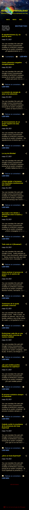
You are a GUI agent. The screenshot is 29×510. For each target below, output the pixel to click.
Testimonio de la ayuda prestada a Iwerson (10, 304)
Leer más (23, 56)
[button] (26, 35)
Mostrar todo (21, 26)
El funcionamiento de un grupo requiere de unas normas (11, 123)
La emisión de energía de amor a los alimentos (11, 93)
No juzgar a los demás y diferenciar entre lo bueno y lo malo (12, 214)
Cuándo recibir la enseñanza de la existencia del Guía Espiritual (12, 426)
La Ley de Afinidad (9, 153)
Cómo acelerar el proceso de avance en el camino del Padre (12, 274)
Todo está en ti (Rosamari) (11, 244)
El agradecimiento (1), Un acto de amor (11, 35)
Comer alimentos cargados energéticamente (12, 63)
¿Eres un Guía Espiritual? (11, 456)
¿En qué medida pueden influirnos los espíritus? (11, 365)
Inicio (8, 19)
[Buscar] (27, 3)
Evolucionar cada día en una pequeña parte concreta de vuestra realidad (12, 335)
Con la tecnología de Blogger (15, 507)
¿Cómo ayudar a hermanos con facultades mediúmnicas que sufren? (12, 183)
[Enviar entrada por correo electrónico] (17, 57)
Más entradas (14, 484)
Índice (14, 19)
